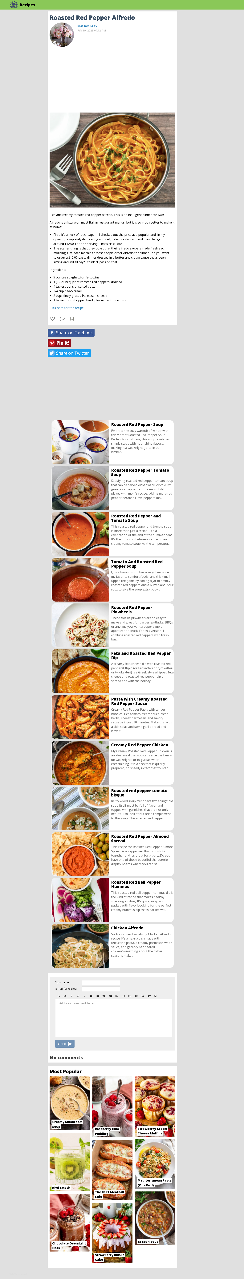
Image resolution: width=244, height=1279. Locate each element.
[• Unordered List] (91, 996)
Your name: (62, 982)
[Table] (130, 996)
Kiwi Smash (61, 1188)
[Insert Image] (117, 996)
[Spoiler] (143, 996)
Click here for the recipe (67, 308)
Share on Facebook (74, 332)
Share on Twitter (72, 353)
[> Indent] (110, 996)
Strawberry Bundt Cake (109, 1257)
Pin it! (62, 343)
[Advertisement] (207, 68)
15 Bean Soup (148, 1242)
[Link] (136, 996)
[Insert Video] (123, 996)
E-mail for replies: (66, 988)
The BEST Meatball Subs (109, 1194)
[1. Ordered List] (97, 996)
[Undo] (58, 996)
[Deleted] (84, 996)
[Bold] (71, 996)
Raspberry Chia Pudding (107, 1131)
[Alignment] (149, 996)
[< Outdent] (104, 996)
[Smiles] (155, 996)
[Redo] (65, 996)
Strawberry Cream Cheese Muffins (152, 1131)
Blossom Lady (87, 26)
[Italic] (78, 996)
